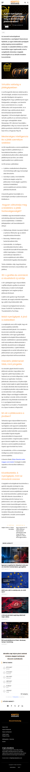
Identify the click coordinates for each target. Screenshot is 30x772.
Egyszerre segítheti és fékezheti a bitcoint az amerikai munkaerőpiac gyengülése (15, 566)
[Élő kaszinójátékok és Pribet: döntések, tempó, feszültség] (15, 630)
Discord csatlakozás (15, 659)
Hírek (7, 26)
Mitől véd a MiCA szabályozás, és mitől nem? (14, 591)
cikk (3, 32)
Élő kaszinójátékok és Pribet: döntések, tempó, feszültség (14, 641)
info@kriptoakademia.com (15, 758)
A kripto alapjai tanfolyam (15, 656)
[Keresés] (25, 2)
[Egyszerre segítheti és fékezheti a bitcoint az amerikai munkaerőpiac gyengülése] (15, 555)
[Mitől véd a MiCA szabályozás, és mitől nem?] (15, 580)
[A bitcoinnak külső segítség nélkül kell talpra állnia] (15, 605)
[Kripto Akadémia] (15, 2)
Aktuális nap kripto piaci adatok (15, 653)
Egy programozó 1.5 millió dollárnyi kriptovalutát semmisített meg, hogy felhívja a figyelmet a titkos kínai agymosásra (21, 532)
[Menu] (3, 2)
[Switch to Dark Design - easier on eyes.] (27, 2)
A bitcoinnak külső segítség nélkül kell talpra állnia (13, 616)
